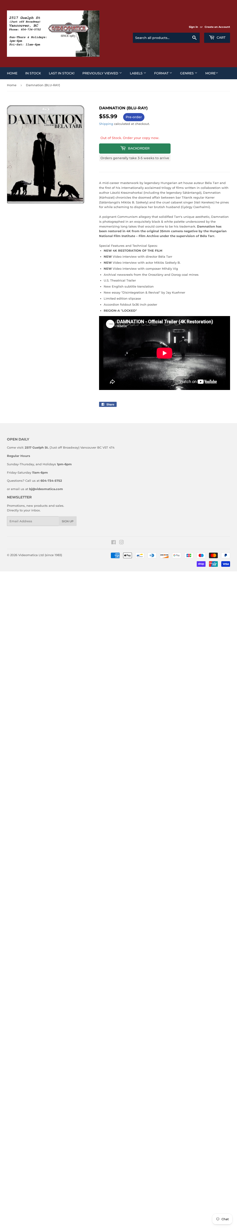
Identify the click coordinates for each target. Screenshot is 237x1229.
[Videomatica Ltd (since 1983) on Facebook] (113, 543)
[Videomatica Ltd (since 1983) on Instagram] (121, 543)
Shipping (106, 124)
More (210, 73)
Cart (220, 37)
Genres (187, 73)
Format (161, 73)
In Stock (33, 73)
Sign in (193, 27)
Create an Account (217, 27)
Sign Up (68, 521)
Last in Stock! (62, 73)
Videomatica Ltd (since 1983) (40, 555)
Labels (136, 73)
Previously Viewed (100, 73)
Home (12, 73)
